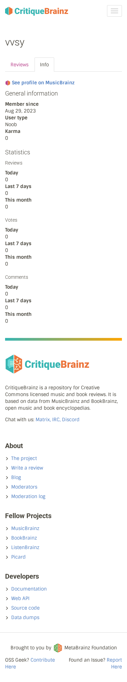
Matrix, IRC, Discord (58, 419)
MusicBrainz (25, 528)
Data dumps (25, 617)
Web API (20, 598)
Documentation (29, 589)
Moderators (24, 487)
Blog (16, 477)
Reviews (19, 65)
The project (24, 458)
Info (44, 65)
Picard (18, 557)
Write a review (27, 468)
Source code (25, 608)
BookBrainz (24, 538)
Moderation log (28, 496)
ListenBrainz (25, 547)
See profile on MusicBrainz (43, 83)
